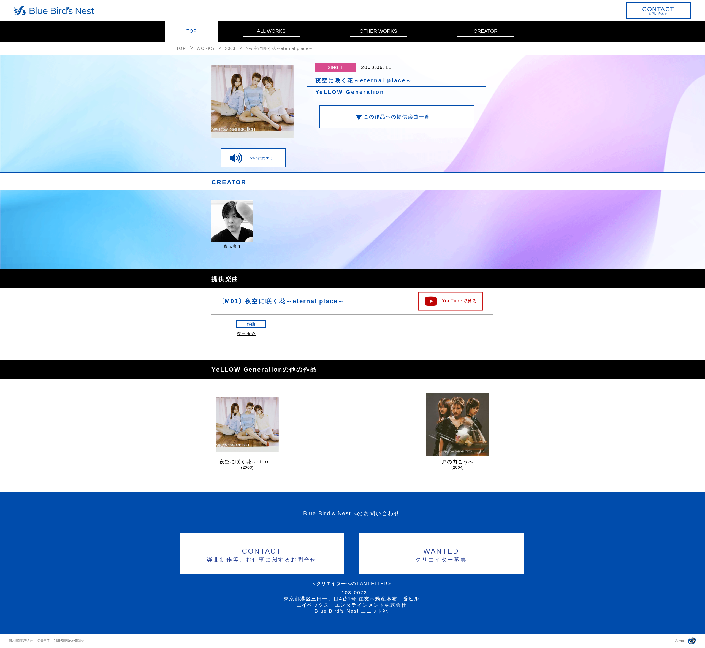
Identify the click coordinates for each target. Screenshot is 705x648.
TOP (191, 31)
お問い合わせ (658, 10)
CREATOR (486, 31)
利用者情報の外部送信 (69, 640)
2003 (230, 48)
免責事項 (43, 640)
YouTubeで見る (459, 300)
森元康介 (246, 333)
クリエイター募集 (441, 555)
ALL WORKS (271, 31)
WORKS (205, 48)
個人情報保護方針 (21, 640)
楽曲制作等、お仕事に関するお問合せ (262, 555)
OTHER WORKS (378, 31)
